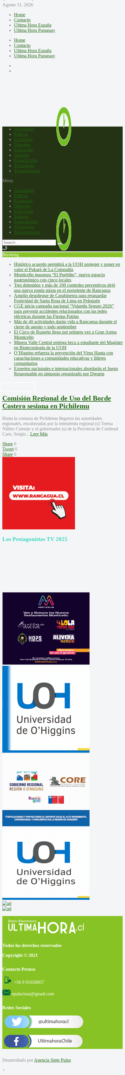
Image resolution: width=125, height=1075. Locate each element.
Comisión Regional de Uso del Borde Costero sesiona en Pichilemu (56, 402)
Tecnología (24, 165)
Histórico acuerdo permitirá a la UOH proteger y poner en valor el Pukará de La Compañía (67, 267)
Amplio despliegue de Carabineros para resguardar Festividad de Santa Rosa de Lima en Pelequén (60, 298)
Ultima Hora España (32, 25)
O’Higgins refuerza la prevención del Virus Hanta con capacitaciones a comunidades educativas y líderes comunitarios (63, 358)
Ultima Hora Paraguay (34, 30)
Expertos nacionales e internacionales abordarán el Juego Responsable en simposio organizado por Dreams (66, 371)
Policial (21, 134)
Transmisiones (27, 170)
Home (19, 14)
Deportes (22, 144)
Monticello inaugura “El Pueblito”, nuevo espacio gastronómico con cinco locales (59, 277)
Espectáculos (26, 160)
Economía (23, 139)
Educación (23, 149)
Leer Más (39, 434)
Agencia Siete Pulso (52, 1060)
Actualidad (24, 129)
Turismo (21, 155)
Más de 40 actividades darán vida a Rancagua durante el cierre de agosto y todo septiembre (65, 324)
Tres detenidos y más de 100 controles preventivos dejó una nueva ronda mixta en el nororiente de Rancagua (64, 288)
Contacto (22, 19)
